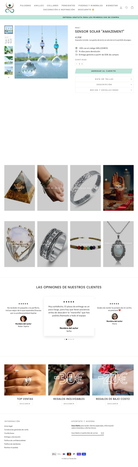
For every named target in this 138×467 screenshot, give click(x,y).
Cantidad (81, 60)
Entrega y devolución (12, 437)
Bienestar (112, 5)
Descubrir (25, 403)
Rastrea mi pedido (11, 447)
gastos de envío (98, 40)
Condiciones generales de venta (16, 430)
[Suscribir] (102, 433)
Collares (53, 5)
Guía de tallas (104, 79)
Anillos (39, 5)
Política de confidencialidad (15, 440)
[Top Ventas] (25, 379)
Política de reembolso (12, 444)
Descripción (104, 85)
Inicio (77, 28)
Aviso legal (8, 426)
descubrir (69, 403)
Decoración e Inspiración (59, 9)
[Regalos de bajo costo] (113, 379)
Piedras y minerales (91, 5)
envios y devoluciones (104, 90)
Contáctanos (9, 433)
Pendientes (68, 5)
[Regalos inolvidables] (69, 379)
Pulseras (25, 5)
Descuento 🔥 (86, 9)
